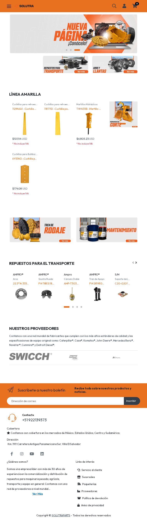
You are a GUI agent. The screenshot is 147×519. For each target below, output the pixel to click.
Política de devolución (95, 498)
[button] (114, 6)
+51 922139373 (34, 419)
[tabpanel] (73, 33)
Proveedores (89, 491)
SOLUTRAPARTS (61, 515)
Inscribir (131, 401)
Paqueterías (89, 484)
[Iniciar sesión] (124, 6)
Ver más (37, 494)
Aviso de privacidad (92, 505)
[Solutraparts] (24, 6)
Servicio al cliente (92, 470)
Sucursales (88, 477)
